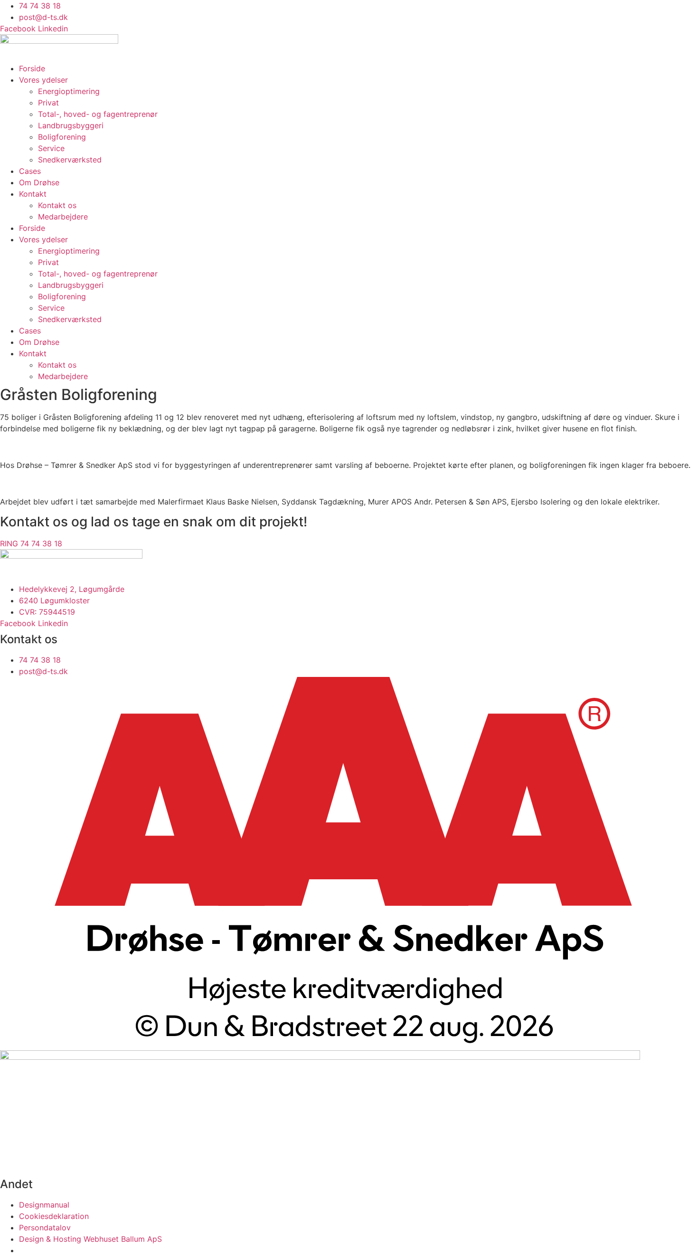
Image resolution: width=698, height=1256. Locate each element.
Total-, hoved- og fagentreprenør (98, 114)
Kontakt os (57, 205)
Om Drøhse (39, 182)
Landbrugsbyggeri (71, 125)
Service (51, 148)
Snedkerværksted (70, 159)
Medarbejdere (63, 216)
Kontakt (33, 194)
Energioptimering (69, 91)
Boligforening (62, 137)
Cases (30, 171)
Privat (48, 102)
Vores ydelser (43, 80)
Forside (32, 68)
